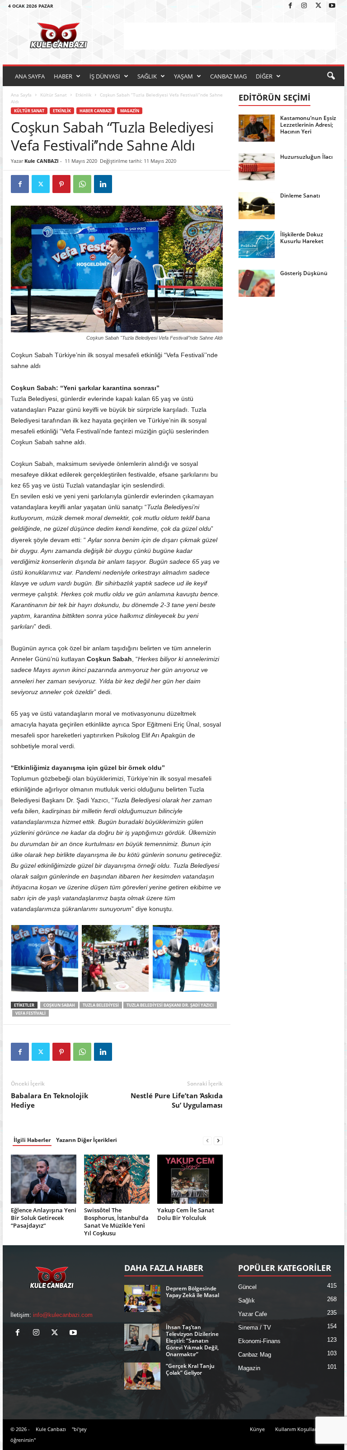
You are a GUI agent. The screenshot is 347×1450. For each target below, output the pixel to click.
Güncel (247, 1287)
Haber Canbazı (96, 111)
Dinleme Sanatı (300, 195)
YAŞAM (183, 76)
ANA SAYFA (30, 76)
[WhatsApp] (82, 184)
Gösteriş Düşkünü (304, 273)
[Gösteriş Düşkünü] (257, 283)
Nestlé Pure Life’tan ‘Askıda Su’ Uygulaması (177, 1100)
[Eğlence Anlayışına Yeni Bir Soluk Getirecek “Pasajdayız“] (43, 1179)
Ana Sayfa (21, 95)
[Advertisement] (229, 36)
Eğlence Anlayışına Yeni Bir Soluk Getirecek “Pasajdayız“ (43, 1217)
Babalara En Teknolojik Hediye (49, 1100)
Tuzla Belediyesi (101, 1005)
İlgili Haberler (32, 1140)
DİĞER (264, 76)
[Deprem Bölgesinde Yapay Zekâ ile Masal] (142, 1298)
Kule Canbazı (51, 1429)
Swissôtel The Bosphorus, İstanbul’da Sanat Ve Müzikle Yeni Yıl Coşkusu (116, 1221)
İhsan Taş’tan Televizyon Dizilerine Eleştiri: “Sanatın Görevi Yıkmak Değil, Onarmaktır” (192, 1340)
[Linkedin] (103, 184)
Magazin (129, 111)
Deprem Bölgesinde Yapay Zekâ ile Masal (192, 1291)
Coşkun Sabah (59, 1005)
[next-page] (218, 1140)
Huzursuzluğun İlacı (306, 157)
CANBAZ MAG (228, 76)
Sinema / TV (254, 1327)
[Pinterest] (61, 184)
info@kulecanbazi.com (63, 1315)
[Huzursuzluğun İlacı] (257, 166)
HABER (63, 76)
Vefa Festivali (30, 1013)
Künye (257, 1429)
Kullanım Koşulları (296, 1429)
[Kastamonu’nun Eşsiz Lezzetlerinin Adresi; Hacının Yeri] (257, 128)
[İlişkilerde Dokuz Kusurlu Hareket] (257, 244)
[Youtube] (332, 6)
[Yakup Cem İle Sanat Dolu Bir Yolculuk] (190, 1179)
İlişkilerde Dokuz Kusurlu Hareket (302, 237)
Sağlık (246, 1300)
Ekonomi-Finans (259, 1341)
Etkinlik (83, 95)
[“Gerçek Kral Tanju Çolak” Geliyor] (142, 1376)
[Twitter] (318, 6)
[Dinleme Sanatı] (257, 205)
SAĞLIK (147, 76)
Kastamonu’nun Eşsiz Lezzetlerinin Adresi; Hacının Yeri (308, 124)
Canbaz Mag (254, 1354)
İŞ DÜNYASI (104, 76)
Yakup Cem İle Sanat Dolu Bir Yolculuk (185, 1214)
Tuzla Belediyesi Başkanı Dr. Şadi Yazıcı (170, 1005)
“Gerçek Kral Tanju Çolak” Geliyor (190, 1369)
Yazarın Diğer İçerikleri (86, 1140)
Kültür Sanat (53, 95)
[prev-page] (207, 1140)
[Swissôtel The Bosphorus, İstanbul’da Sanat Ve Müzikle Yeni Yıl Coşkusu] (117, 1179)
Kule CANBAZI (41, 160)
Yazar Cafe (252, 1314)
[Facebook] (290, 6)
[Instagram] (304, 6)
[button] (331, 76)
